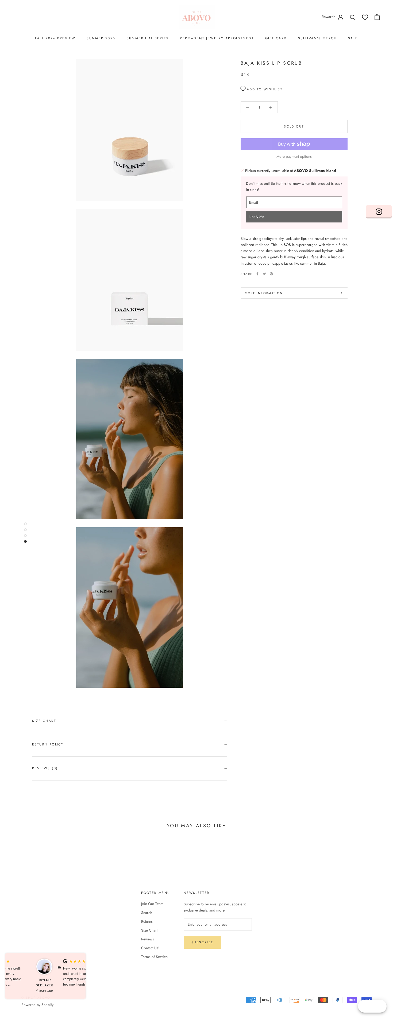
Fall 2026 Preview (55, 38)
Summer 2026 (101, 38)
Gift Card (276, 38)
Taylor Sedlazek (23, 982)
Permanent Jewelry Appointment (217, 38)
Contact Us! (150, 948)
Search (146, 912)
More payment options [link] (294, 156)
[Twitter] (264, 273)
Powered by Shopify (37, 1004)
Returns (147, 921)
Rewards (328, 16)
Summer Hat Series (148, 38)
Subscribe (202, 942)
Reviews (147, 939)
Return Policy (48, 744)
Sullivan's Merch (317, 38)
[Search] (353, 17)
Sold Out (294, 126)
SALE (353, 38)
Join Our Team (152, 903)
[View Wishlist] (365, 17)
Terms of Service (154, 956)
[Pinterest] (271, 273)
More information (264, 293)
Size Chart (44, 720)
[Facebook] (257, 273)
